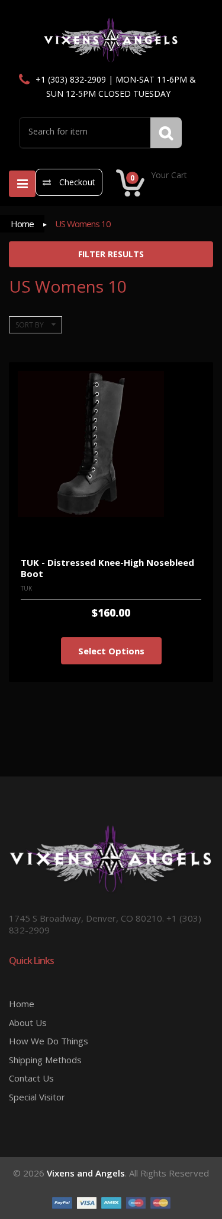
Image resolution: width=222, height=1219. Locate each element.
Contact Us (31, 1078)
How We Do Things (48, 1041)
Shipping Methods (45, 1060)
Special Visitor (37, 1097)
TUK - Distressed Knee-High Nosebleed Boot (107, 567)
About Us (28, 1022)
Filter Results (111, 254)
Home (22, 224)
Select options (111, 651)
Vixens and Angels (86, 1173)
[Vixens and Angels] (111, 39)
